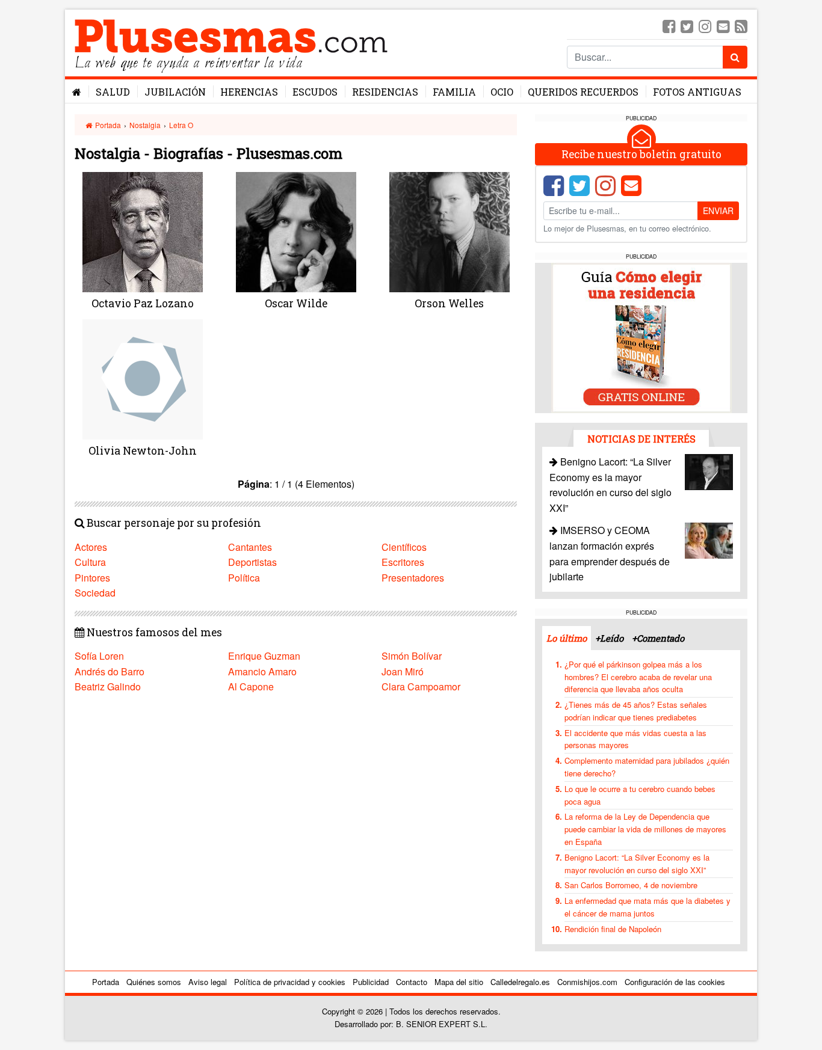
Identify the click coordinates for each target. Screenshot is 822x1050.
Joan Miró (403, 671)
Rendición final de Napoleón (612, 929)
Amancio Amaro (262, 671)
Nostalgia (145, 125)
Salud (113, 91)
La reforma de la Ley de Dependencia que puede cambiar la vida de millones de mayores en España (645, 829)
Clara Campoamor (421, 686)
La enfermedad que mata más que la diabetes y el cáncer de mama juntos (647, 907)
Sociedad (95, 593)
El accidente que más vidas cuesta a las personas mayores (635, 739)
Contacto (411, 981)
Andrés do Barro (109, 671)
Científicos (404, 547)
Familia (454, 91)
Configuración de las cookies (675, 981)
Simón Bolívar (412, 656)
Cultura (90, 562)
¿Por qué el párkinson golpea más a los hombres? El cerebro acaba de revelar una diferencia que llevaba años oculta (638, 677)
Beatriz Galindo (108, 686)
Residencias (385, 91)
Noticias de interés (641, 438)
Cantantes (250, 547)
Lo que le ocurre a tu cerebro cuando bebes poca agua (639, 795)
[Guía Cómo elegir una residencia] (641, 337)
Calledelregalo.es (520, 981)
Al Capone (251, 686)
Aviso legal (207, 981)
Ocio (501, 91)
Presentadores (413, 578)
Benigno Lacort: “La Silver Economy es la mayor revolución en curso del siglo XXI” (636, 864)
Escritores (403, 562)
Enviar (718, 210)
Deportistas (252, 562)
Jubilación (175, 91)
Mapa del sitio (458, 981)
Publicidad (371, 981)
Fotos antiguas (697, 91)
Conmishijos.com (587, 981)
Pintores (92, 578)
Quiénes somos (153, 981)
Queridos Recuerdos (583, 91)
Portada (107, 125)
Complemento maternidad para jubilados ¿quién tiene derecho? (646, 767)
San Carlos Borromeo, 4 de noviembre (630, 885)
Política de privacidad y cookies (289, 981)
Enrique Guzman (264, 656)
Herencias (249, 91)
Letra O (181, 125)
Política (244, 578)
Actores (91, 547)
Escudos (315, 91)
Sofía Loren (99, 656)
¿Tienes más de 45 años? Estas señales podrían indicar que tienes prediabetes (635, 711)
